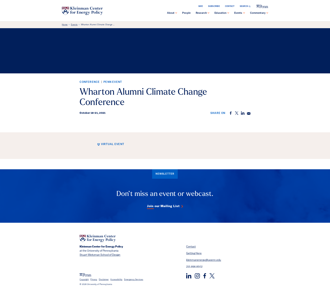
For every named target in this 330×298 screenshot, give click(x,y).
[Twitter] (212, 275)
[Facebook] (204, 275)
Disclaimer (104, 280)
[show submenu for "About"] (176, 13)
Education (220, 13)
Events (238, 13)
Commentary (258, 13)
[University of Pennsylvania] (262, 6)
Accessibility (116, 280)
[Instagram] (197, 275)
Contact (230, 6)
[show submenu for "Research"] (208, 13)
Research (201, 13)
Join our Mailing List (163, 206)
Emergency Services (133, 280)
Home (65, 25)
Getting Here (194, 253)
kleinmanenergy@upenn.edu (203, 260)
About (170, 13)
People (186, 13)
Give (200, 6)
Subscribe (214, 6)
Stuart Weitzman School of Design (100, 255)
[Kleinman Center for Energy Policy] (82, 11)
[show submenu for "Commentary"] (267, 13)
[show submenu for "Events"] (244, 13)
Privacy (93, 280)
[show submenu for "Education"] (228, 13)
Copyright (84, 280)
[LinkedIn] (188, 275)
